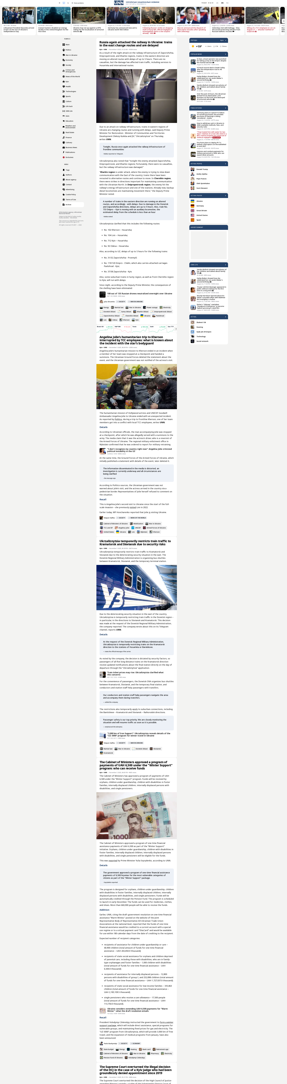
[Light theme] (59, 3)
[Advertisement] (209, 245)
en (222, 3)
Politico (118, 419)
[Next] (284, 21)
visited (133, 507)
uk (217, 3)
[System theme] (64, 3)
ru (227, 3)
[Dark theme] (68, 3)
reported (113, 860)
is (149, 512)
